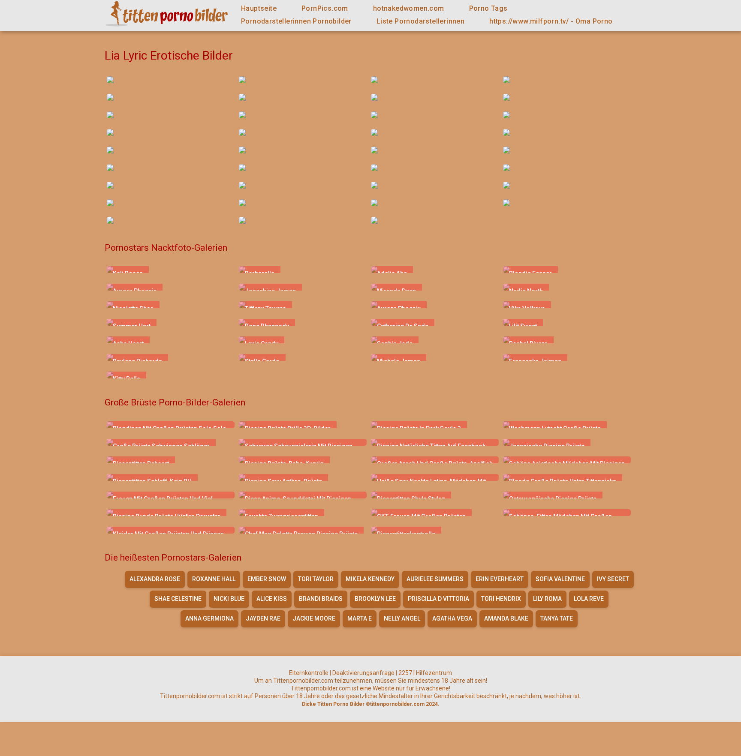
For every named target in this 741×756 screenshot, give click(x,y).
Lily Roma (547, 598)
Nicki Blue (229, 598)
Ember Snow (266, 579)
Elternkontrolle (308, 672)
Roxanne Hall (213, 579)
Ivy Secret (613, 579)
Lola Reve (589, 598)
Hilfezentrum (434, 672)
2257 (405, 672)
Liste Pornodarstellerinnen (420, 21)
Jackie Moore (313, 618)
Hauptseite (259, 8)
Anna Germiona (209, 618)
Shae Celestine (178, 598)
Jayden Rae (263, 618)
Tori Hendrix (501, 598)
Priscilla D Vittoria (438, 598)
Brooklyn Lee (375, 598)
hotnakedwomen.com (408, 8)
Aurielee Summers (435, 579)
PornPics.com (324, 8)
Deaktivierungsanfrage (363, 672)
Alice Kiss (271, 598)
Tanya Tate (556, 618)
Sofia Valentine (560, 579)
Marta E (359, 618)
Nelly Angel (402, 618)
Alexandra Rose (155, 579)
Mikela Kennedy (370, 579)
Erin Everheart (500, 579)
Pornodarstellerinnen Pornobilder (296, 21)
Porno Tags (488, 8)
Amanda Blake (506, 618)
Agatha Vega (452, 618)
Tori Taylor (316, 579)
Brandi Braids (321, 598)
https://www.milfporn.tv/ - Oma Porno (550, 21)
